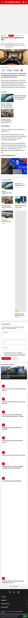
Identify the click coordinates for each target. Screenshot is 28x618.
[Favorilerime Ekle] (22, 70)
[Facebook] (9, 592)
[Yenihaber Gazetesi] (12, 2)
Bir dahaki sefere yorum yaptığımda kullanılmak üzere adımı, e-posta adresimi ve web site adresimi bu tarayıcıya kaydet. (14, 354)
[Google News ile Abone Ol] (5, 67)
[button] (23, 2)
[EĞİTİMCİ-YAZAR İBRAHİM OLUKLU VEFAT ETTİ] (20, 264)
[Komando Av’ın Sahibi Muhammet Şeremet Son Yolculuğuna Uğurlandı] (21, 101)
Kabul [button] (25, 616)
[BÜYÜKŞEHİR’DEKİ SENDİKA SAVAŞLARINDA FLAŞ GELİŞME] (14, 372)
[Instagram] (18, 592)
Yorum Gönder (6, 358)
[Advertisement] (14, 19)
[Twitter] (14, 592)
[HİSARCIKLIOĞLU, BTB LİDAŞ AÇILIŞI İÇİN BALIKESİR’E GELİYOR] (14, 534)
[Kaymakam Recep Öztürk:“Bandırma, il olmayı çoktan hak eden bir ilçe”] (7, 116)
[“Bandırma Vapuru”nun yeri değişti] (7, 264)
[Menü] (2, 2)
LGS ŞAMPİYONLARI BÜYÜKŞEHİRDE (11, 481)
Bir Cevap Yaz (7, 324)
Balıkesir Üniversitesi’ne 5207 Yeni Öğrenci (13, 455)
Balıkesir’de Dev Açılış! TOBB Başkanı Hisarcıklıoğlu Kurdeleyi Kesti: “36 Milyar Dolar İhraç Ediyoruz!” (13, 416)
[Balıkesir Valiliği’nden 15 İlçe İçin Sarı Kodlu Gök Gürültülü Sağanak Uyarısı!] (7, 101)
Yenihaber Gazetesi (9, 43)
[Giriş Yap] (26, 2)
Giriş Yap (15, 358)
